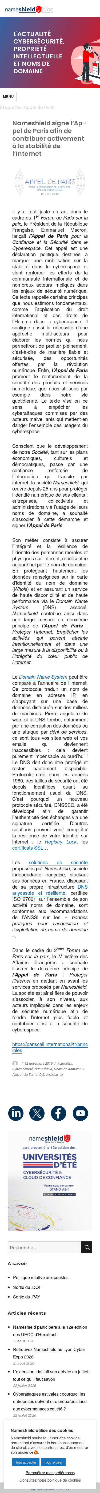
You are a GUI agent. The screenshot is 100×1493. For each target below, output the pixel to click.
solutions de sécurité (58, 862)
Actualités (65, 1063)
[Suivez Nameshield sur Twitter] (39, 1113)
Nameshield (43, 1068)
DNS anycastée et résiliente (50, 889)
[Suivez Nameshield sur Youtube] (81, 1113)
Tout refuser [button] (53, 1462)
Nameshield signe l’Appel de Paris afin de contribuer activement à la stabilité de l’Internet (49, 138)
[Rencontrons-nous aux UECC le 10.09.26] (50, 1181)
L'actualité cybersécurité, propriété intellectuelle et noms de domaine (39, 52)
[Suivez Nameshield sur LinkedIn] (18, 1113)
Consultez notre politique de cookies (50, 1480)
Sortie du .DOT (27, 1287)
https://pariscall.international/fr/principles (50, 1046)
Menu (8, 96)
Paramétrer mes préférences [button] (50, 1472)
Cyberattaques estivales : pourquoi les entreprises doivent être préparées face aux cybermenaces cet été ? (50, 1401)
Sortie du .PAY (26, 1297)
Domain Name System (43, 676)
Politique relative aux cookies (41, 1277)
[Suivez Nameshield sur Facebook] (60, 1113)
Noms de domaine (67, 1068)
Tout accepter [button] (25, 1462)
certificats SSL (27, 847)
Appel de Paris (24, 1074)
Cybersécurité (22, 1068)
